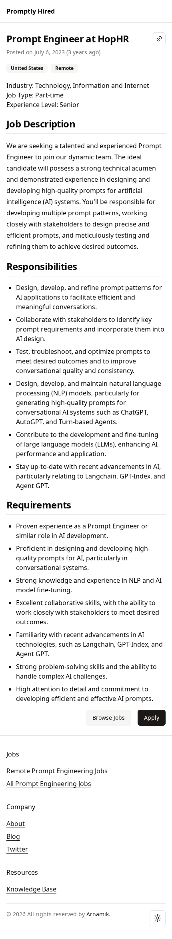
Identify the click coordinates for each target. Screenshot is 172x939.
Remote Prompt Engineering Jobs (57, 770)
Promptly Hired (30, 11)
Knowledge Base (31, 889)
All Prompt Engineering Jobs (48, 783)
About (15, 823)
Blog (13, 836)
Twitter (17, 849)
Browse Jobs (108, 717)
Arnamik (97, 914)
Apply (151, 717)
